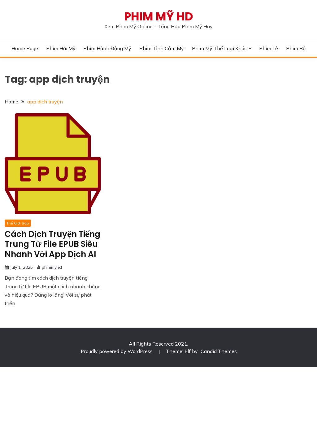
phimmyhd (52, 267)
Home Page (24, 48)
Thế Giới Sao (18, 223)
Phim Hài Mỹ (61, 48)
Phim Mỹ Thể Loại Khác (219, 48)
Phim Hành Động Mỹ (107, 48)
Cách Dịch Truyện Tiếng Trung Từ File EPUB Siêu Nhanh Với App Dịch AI (52, 244)
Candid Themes (219, 351)
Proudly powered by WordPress (117, 351)
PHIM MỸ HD (158, 16)
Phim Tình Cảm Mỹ (161, 48)
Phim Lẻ (268, 48)
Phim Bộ (296, 48)
